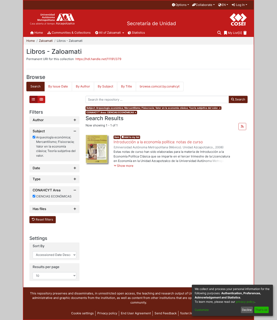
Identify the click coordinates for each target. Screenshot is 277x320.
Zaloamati (46, 41)
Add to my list (131, 137)
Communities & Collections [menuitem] (71, 32)
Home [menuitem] (38, 32)
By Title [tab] (126, 86)
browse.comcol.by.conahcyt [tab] (159, 86)
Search (239, 99)
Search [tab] (35, 86)
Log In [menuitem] (240, 5)
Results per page (46, 267)
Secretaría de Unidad (151, 23)
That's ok (261, 309)
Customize (202, 309)
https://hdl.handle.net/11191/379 (98, 59)
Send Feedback (166, 313)
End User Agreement (136, 313)
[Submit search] (219, 33)
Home (30, 41)
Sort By (38, 246)
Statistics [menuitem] (138, 32)
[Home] (52, 19)
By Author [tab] (83, 86)
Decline (247, 309)
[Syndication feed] (242, 126)
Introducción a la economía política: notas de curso (158, 142)
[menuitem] (180, 5)
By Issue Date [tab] (58, 86)
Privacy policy (107, 313)
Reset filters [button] (44, 219)
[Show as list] (33, 99)
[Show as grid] (41, 99)
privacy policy (245, 301)
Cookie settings (82, 313)
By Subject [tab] (105, 86)
